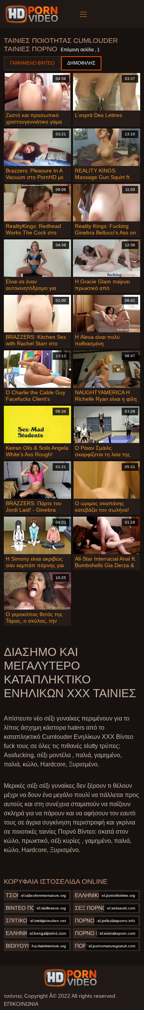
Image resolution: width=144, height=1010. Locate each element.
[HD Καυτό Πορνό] (70, 978)
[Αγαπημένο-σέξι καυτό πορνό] (33, 14)
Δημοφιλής (81, 63)
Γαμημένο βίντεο (32, 63)
